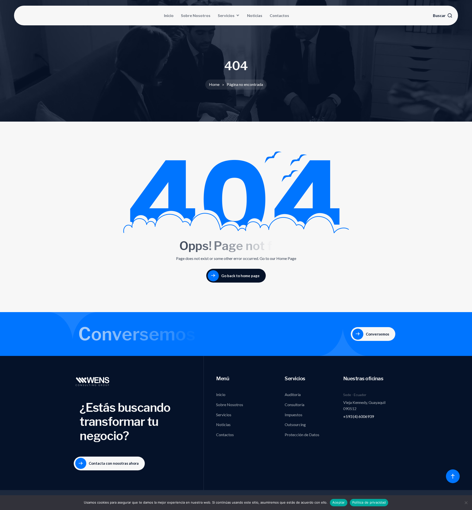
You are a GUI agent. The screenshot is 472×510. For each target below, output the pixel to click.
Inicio (169, 15)
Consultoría (294, 404)
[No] (465, 502)
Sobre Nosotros (195, 15)
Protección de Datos (302, 434)
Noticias (254, 15)
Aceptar (338, 502)
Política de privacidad (369, 502)
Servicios (226, 15)
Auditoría (293, 394)
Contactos (279, 15)
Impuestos (293, 414)
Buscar (439, 15)
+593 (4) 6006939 (358, 416)
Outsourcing (295, 424)
